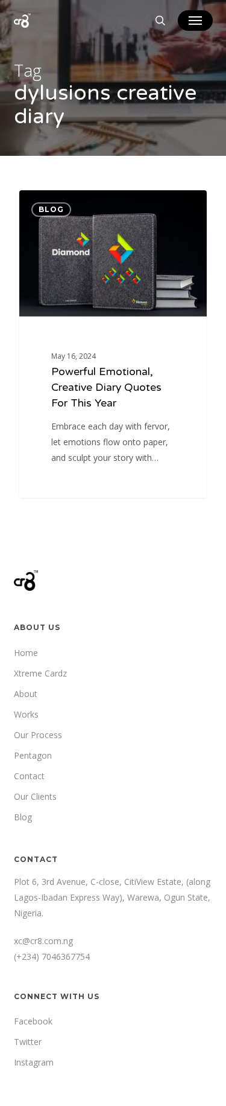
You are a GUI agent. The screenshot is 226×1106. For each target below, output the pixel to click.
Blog (23, 817)
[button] (195, 20)
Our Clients (35, 796)
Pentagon (33, 755)
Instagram (34, 1062)
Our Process (38, 735)
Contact (29, 776)
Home (26, 652)
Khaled (55, 204)
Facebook (33, 1021)
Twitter (28, 1041)
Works (26, 714)
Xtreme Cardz (40, 673)
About (25, 693)
